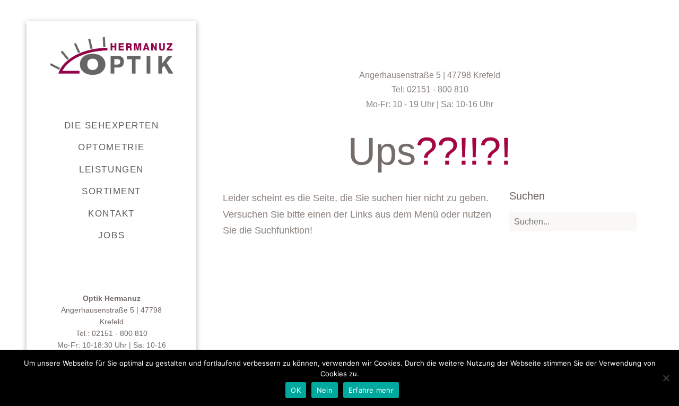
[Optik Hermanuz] (111, 56)
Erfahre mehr (371, 390)
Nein (325, 390)
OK (296, 390)
